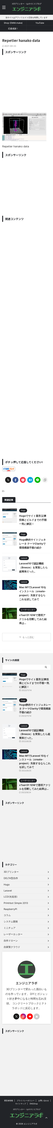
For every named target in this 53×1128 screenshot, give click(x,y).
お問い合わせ (43, 1100)
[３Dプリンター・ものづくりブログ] (26, 9)
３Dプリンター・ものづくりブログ (26, 1109)
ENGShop (34, 1104)
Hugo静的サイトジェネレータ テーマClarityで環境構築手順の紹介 (32, 543)
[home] (37, 1016)
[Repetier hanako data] (30, 480)
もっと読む (28, 637)
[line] (37, 480)
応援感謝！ (13, 28)
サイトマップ (20, 1104)
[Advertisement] (26, 83)
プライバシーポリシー (25, 1100)
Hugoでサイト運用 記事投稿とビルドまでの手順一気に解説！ (33, 519)
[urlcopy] (45, 480)
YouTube (39, 23)
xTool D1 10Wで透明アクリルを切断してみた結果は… (33, 619)
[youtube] (30, 1016)
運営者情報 (8, 1100)
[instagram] (23, 1016)
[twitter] (8, 480)
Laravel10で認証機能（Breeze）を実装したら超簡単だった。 (33, 567)
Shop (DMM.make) (13, 23)
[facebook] (15, 480)
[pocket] (23, 480)
